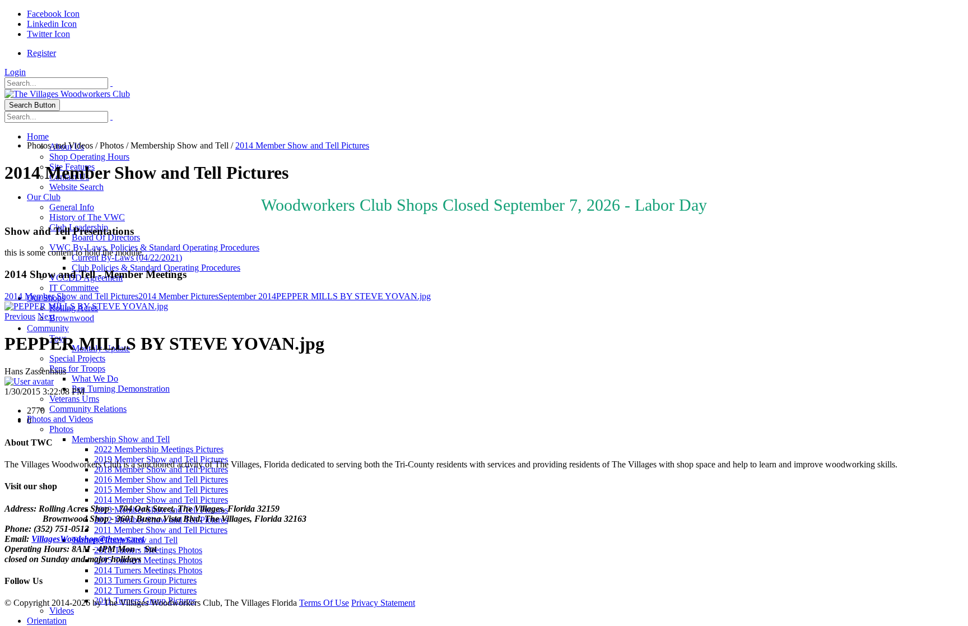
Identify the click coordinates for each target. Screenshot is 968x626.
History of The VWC (87, 217)
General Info (71, 207)
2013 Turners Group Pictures (145, 580)
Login (15, 72)
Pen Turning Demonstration (121, 388)
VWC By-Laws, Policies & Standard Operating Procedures (154, 247)
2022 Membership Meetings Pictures (159, 449)
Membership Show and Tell (121, 439)
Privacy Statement (383, 603)
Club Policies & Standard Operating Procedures (156, 267)
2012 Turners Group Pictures (145, 590)
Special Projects (77, 358)
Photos (61, 429)
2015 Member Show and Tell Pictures (161, 489)
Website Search (76, 187)
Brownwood (71, 318)
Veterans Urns (74, 399)
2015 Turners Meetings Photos (148, 560)
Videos (61, 610)
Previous (19, 316)
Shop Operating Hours (89, 156)
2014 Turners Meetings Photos (148, 570)
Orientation (47, 620)
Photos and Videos (60, 419)
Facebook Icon (53, 13)
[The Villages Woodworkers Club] (67, 94)
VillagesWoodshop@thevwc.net (87, 539)
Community (48, 328)
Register (41, 53)
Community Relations (88, 409)
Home (38, 136)
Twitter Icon (48, 34)
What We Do (95, 378)
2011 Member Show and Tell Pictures (160, 530)
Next (46, 316)
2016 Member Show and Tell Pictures (161, 479)
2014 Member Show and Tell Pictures (161, 499)
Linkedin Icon (52, 24)
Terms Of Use (324, 603)
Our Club (44, 197)
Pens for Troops (77, 368)
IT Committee (74, 288)
